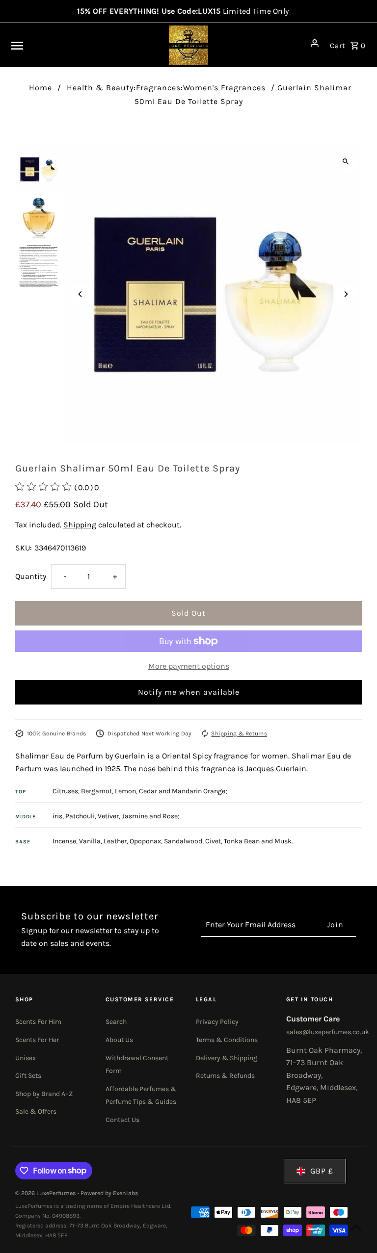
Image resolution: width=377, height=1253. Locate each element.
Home (40, 87)
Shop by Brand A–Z (44, 1094)
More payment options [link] (188, 666)
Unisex (25, 1058)
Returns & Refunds (225, 1075)
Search (116, 1022)
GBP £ (321, 1170)
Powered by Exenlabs (109, 1193)
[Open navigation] (71, 45)
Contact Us (122, 1120)
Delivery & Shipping (226, 1058)
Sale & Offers (35, 1111)
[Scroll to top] (356, 1227)
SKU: (23, 547)
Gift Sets (28, 1075)
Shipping (79, 524)
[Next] (346, 294)
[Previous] (80, 294)
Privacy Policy (217, 1022)
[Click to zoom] (346, 162)
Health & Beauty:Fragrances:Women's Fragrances (166, 87)
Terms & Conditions (227, 1040)
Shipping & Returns (239, 733)
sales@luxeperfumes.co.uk (327, 1032)
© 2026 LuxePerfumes (46, 1193)
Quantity (30, 576)
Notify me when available (189, 692)
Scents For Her (37, 1040)
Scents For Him (38, 1022)
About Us (119, 1040)
